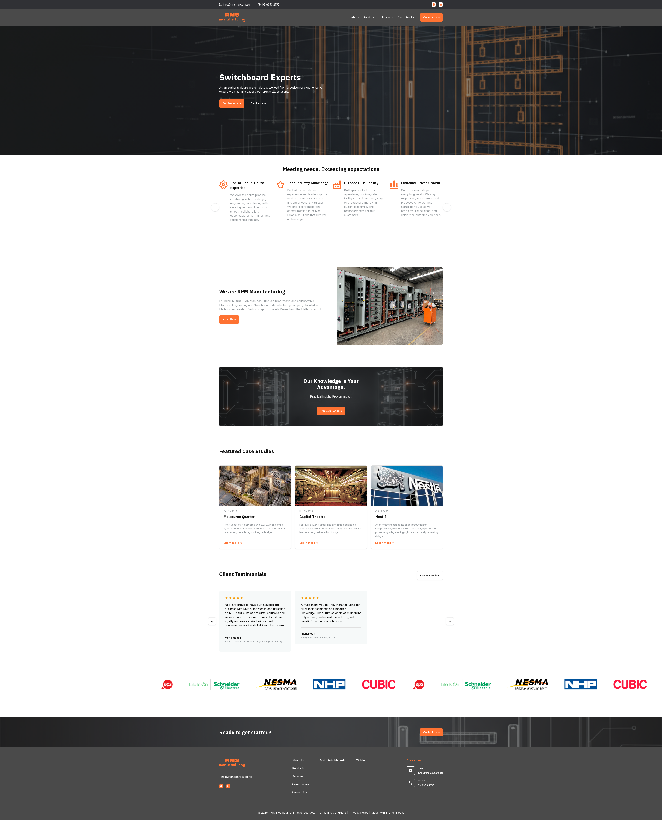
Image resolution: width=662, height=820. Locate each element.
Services (368, 17)
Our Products (230, 103)
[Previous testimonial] (212, 621)
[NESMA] (236, 684)
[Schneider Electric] (174, 684)
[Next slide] (447, 207)
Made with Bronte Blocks (387, 812)
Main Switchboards (332, 760)
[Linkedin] (441, 4)
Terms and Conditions (332, 812)
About (355, 17)
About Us (227, 319)
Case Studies (406, 17)
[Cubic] (338, 684)
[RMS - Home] (232, 17)
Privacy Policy (359, 812)
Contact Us (430, 17)
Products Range (329, 410)
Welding (361, 760)
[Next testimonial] (450, 621)
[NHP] (289, 684)
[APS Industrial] (126, 684)
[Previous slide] (215, 207)
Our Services (258, 103)
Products (388, 17)
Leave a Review (429, 575)
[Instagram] (434, 4)
